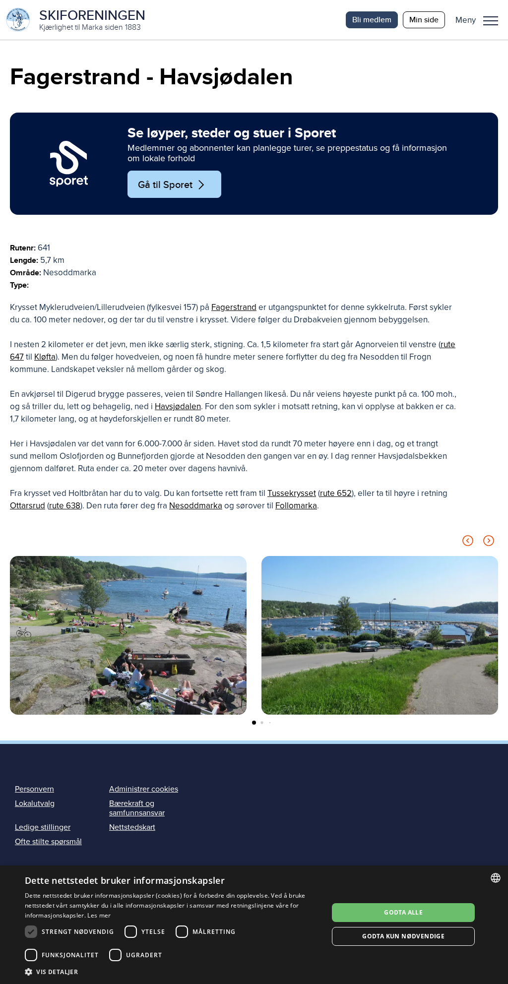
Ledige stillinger (42, 827)
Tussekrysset (291, 493)
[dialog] (254, 924)
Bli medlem (371, 19)
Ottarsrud (27, 505)
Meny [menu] (490, 19)
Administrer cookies (143, 789)
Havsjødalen (178, 406)
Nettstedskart (132, 827)
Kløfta (45, 357)
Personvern (34, 789)
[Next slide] (488, 542)
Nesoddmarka (195, 505)
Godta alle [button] (403, 912)
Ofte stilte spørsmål (48, 842)
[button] (480, 19)
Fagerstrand (233, 307)
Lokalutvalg (35, 803)
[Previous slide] (467, 542)
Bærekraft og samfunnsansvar (137, 808)
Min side (424, 19)
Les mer (99, 915)
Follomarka (296, 505)
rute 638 (64, 505)
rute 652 (336, 493)
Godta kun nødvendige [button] (403, 936)
